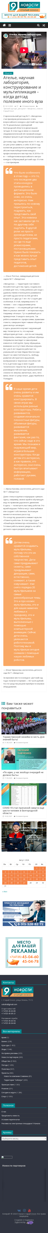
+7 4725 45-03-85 (8, 1011)
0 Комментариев (28, 106)
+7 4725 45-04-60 (8, 1023)
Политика (5, 1069)
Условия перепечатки (10, 1119)
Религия (4, 1088)
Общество (8, 73)
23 (43, 879)
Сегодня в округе (8, 1092)
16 (43, 875)
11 (12, 875)
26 (18, 883)
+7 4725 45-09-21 (8, 1013)
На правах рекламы (9, 1053)
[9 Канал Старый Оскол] (4, 25)
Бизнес (4, 1041)
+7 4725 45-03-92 (8, 1021)
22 (37, 879)
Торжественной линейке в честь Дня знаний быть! (23, 738)
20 (24, 879)
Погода (4, 1065)
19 (18, 879)
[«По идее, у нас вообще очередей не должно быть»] (24, 749)
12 (18, 875)
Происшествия (7, 1084)
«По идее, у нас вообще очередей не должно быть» (23, 773)
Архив (3, 1037)
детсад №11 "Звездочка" (27, 109)
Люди (3, 1049)
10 (5, 875)
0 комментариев (22, 743)
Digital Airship (20, 1222)
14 (31, 875)
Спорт (4, 1096)
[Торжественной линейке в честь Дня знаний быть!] (24, 713)
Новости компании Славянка (16, 1076)
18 (12, 879)
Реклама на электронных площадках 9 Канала (20, 1123)
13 (24, 875)
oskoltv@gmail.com (9, 1004)
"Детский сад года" (10, 109)
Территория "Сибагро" (13, 1080)
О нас (3, 1111)
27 (24, 883)
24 (5, 883)
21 (31, 879)
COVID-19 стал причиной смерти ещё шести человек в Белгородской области (23, 810)
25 (12, 883)
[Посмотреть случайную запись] (44, 25)
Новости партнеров (9, 1057)
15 (37, 875)
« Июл (4, 891)
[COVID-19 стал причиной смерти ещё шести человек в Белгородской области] (24, 784)
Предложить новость (10, 1115)
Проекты (5, 1073)
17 (5, 879)
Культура (5, 1045)
